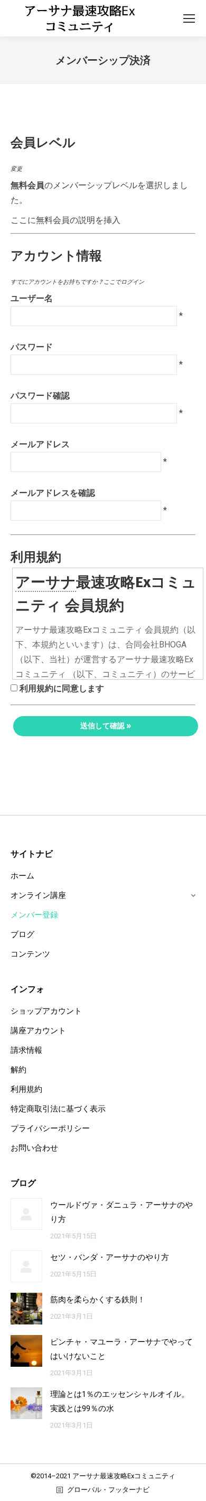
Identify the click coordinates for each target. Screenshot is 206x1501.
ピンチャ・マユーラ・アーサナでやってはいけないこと (121, 1349)
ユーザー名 (32, 298)
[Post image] (26, 1214)
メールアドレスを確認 (53, 493)
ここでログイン (124, 282)
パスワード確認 (40, 396)
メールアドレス (40, 444)
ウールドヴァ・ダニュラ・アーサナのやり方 (121, 1212)
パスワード (32, 347)
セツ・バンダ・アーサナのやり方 (109, 1257)
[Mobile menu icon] (189, 18)
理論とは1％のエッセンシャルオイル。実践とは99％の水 (119, 1401)
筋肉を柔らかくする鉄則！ (97, 1299)
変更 (16, 168)
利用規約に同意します (62, 688)
